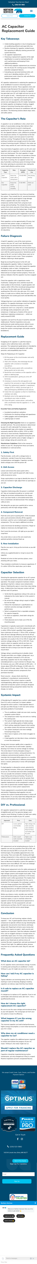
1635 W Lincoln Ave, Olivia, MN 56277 (16, 1152)
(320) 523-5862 (16, 1147)
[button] (31, 11)
